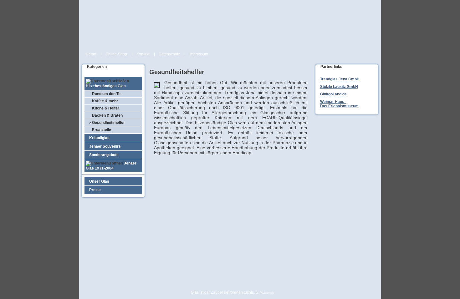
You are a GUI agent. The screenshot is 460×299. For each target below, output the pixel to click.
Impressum (198, 54)
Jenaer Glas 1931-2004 (111, 165)
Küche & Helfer (104, 108)
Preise (93, 190)
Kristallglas (98, 138)
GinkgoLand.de (333, 94)
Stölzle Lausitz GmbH (339, 86)
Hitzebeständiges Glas (106, 86)
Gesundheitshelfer (107, 122)
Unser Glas (97, 181)
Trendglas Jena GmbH (340, 79)
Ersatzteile (100, 130)
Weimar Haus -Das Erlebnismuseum (339, 103)
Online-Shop (116, 54)
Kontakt (142, 54)
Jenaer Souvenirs (103, 146)
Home (91, 54)
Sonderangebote (102, 155)
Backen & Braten (106, 115)
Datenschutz (169, 54)
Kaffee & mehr (103, 101)
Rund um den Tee (106, 94)
